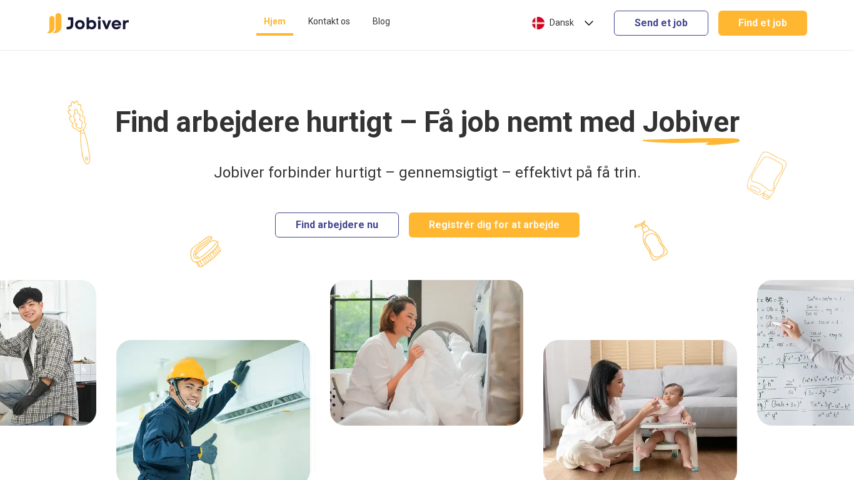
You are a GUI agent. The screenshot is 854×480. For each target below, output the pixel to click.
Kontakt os (329, 21)
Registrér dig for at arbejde (494, 225)
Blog (381, 21)
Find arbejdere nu (337, 225)
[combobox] (564, 23)
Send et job (661, 23)
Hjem (275, 21)
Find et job (762, 23)
